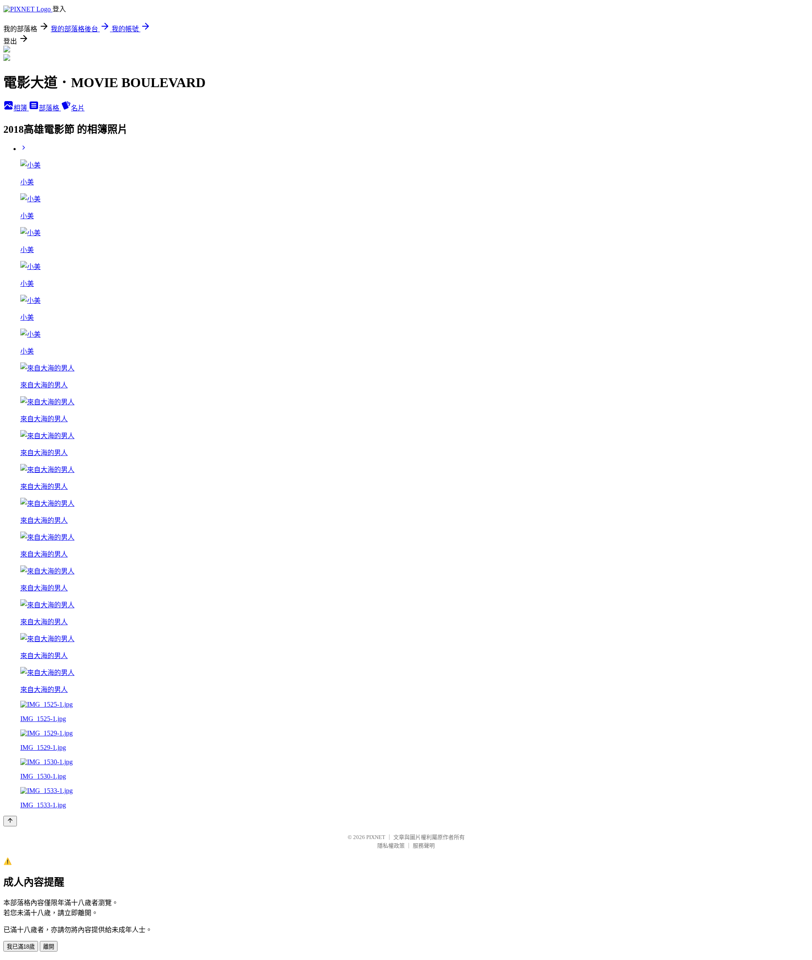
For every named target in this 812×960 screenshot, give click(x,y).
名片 (78, 108)
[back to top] (10, 821)
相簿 (21, 108)
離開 (48, 947)
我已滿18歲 (21, 947)
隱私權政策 (391, 845)
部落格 (50, 108)
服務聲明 (424, 845)
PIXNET (375, 837)
